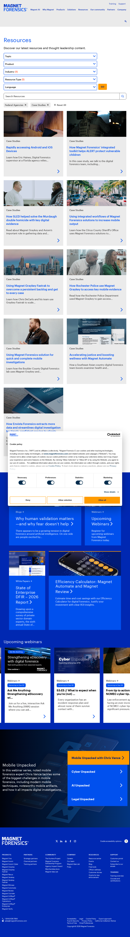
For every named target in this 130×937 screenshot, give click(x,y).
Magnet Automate (9, 888)
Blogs (19, 511)
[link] (51, 685)
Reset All (61, 105)
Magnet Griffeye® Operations (8, 900)
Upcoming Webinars (101, 521)
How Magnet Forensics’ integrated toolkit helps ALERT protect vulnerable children (94, 151)
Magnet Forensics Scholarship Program (53, 862)
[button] (125, 21)
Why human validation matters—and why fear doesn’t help (45, 521)
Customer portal (116, 858)
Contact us (114, 861)
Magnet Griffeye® (8, 896)
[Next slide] (125, 685)
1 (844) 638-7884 (11, 919)
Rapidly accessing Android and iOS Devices (29, 149)
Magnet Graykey (8, 867)
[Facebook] (70, 841)
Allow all (102, 500)
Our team (70, 861)
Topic (8, 56)
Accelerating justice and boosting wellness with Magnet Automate (91, 356)
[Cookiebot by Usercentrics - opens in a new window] (109, 435)
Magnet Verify (7, 909)
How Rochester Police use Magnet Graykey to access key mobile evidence (95, 287)
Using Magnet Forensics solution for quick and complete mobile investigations (30, 358)
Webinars (97, 511)
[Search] (122, 96)
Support (122, 4)
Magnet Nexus (7, 874)
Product (9, 64)
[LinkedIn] (61, 841)
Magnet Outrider (8, 893)
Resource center (95, 858)
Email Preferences (86, 923)
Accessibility (71, 919)
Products (60, 9)
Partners (111, 9)
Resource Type (14, 79)
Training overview (117, 876)
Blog (90, 864)
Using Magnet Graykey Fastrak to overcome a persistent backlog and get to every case (32, 289)
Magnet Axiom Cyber (10, 864)
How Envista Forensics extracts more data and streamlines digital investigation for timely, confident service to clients (33, 427)
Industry (11, 71)
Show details (109, 492)
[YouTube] (66, 841)
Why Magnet (48, 9)
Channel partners (30, 861)
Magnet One (7, 858)
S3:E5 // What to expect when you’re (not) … (51, 692)
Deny (28, 500)
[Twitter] (57, 841)
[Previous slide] (4, 685)
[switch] (50, 483)
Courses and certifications (115, 880)
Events (91, 861)
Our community (97, 9)
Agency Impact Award (53, 866)
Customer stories (95, 872)
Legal (81, 919)
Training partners (30, 864)
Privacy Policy (87, 921)
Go (102, 87)
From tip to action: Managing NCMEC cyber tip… (99, 692)
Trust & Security (73, 921)
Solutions (71, 9)
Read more (58, 171)
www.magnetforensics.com (56, 454)
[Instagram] (75, 841)
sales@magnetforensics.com (16, 921)
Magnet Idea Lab (51, 872)
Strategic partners (31, 858)
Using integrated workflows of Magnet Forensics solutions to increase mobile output (94, 220)
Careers (70, 858)
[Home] (15, 841)
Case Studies (39, 105)
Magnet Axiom (7, 861)
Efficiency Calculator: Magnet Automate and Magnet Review (83, 586)
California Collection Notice (105, 921)
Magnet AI (35, 9)
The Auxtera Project (52, 858)
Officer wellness (95, 870)
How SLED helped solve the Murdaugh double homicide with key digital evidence (31, 220)
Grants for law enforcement (94, 876)
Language (10, 87)
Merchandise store (52, 869)
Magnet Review (8, 891)
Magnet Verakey (8, 877)
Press (69, 867)
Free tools (92, 867)
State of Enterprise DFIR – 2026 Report (27, 595)
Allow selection (65, 500)
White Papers (23, 581)
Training (112, 4)
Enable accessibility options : (111, 841)
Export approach (105, 919)
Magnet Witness (8, 885)
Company (121, 9)
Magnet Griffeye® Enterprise (8, 905)
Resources (83, 9)
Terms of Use (72, 923)
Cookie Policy (54, 466)
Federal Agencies (14, 105)
